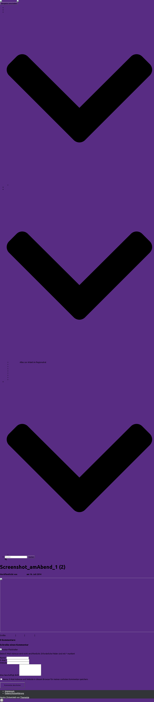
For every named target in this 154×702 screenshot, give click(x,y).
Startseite (9, 8)
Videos (8, 187)
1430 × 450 (40, 635)
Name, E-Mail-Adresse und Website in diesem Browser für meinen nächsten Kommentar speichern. (45, 679)
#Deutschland (16, 371)
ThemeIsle (24, 697)
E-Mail (3, 660)
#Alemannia (15, 379)
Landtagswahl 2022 (18, 555)
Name (3, 658)
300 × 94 (20, 635)
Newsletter (14, 185)
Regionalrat (15, 362)
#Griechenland (16, 369)
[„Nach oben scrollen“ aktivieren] (1, 700)
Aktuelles (9, 10)
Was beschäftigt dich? (9, 675)
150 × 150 (10, 635)
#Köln (12, 375)
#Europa (13, 366)
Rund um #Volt (16, 364)
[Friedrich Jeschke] (17, 1)
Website (3, 663)
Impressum (9, 691)
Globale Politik (16, 373)
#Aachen (13, 377)
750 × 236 (29, 635)
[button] (79, 183)
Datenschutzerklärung (14, 693)
